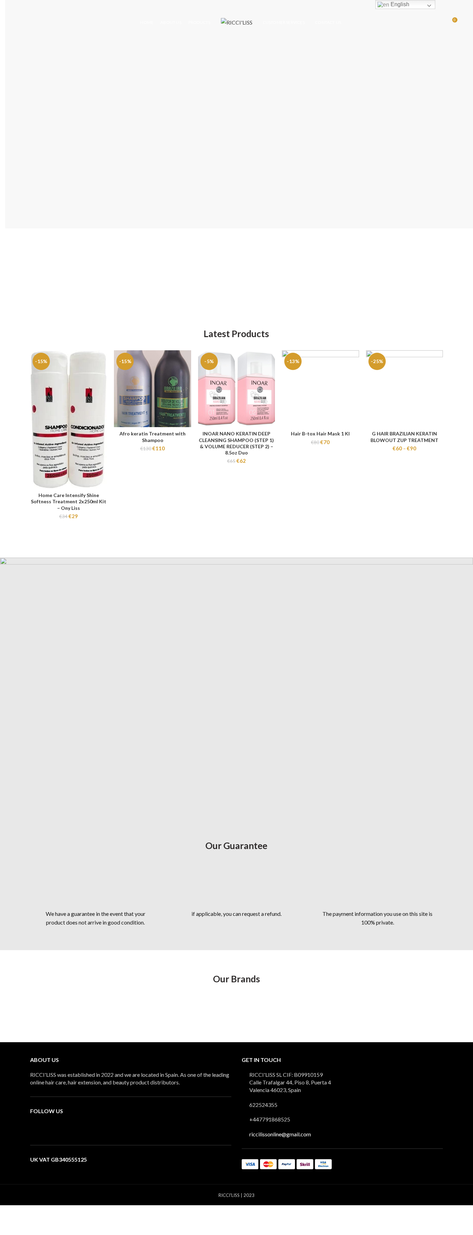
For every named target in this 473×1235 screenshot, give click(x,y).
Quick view (101, 361)
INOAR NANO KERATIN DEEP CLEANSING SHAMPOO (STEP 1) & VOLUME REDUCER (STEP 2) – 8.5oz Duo (236, 443)
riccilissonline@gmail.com (280, 1134)
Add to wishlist (101, 377)
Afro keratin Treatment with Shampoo (152, 437)
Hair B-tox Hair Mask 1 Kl (320, 433)
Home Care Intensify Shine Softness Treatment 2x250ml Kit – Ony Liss (68, 501)
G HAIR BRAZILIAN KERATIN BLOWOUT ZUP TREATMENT (404, 437)
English (399, 4)
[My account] (439, 22)
